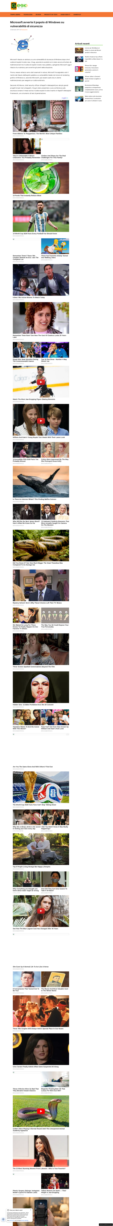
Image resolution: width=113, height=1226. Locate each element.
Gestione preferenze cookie (106, 1224)
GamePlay (77, 14)
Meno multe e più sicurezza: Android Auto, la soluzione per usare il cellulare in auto (93, 98)
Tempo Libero (15, 14)
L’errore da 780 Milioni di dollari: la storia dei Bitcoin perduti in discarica (93, 50)
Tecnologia (27, 14)
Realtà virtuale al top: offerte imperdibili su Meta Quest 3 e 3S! (93, 59)
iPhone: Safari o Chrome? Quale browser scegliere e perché (93, 79)
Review (38, 14)
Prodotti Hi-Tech (50, 14)
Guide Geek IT (65, 14)
